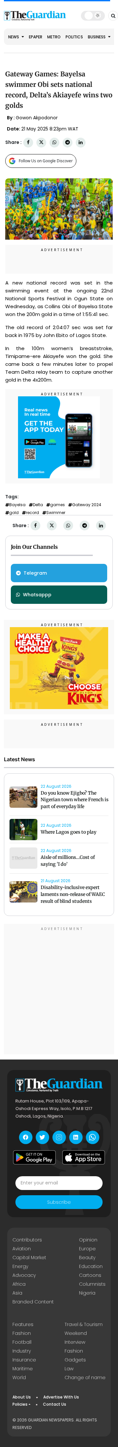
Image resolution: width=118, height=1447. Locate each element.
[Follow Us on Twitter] (42, 1137)
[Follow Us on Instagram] (59, 1137)
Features (22, 1324)
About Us (21, 1397)
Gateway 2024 (86, 505)
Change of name (85, 1377)
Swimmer (55, 512)
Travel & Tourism (84, 1324)
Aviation (21, 1248)
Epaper (35, 37)
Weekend (76, 1333)
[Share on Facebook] (28, 142)
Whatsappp (37, 594)
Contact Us (54, 1404)
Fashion (21, 1333)
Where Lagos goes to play (69, 832)
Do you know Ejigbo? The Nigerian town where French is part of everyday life (74, 800)
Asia (17, 1293)
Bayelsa (17, 505)
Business (97, 37)
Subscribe (59, 1202)
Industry (21, 1351)
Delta (38, 505)
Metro (54, 37)
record (32, 512)
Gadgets (75, 1360)
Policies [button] (20, 1404)
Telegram (35, 573)
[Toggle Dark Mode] (93, 15)
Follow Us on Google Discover (46, 161)
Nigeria (87, 1293)
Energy (20, 1266)
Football (21, 1342)
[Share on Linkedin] (81, 142)
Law (69, 1368)
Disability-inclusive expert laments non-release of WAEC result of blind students (73, 894)
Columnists (92, 1284)
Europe (87, 1248)
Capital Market (29, 1257)
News (14, 37)
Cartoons (90, 1275)
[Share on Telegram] (67, 142)
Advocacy (24, 1275)
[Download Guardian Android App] (34, 1157)
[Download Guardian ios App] (83, 1157)
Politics (74, 37)
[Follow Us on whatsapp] (92, 1137)
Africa (19, 1284)
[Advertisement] (59, 990)
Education (91, 1266)
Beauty (87, 1257)
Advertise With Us (61, 1397)
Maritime (22, 1368)
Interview (75, 1342)
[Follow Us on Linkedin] (76, 1137)
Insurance (24, 1360)
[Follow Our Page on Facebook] (25, 1137)
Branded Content (33, 1301)
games (57, 505)
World (19, 1377)
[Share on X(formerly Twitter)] (41, 142)
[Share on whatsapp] (54, 142)
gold (14, 512)
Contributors (27, 1240)
